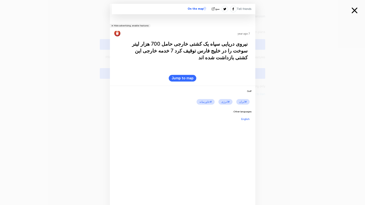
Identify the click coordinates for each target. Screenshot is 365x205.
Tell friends (244, 9)
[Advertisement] (182, 147)
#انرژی (225, 101)
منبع (217, 8)
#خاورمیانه (205, 101)
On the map (196, 8)
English (245, 119)
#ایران (243, 101)
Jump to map (183, 78)
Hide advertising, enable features (131, 25)
